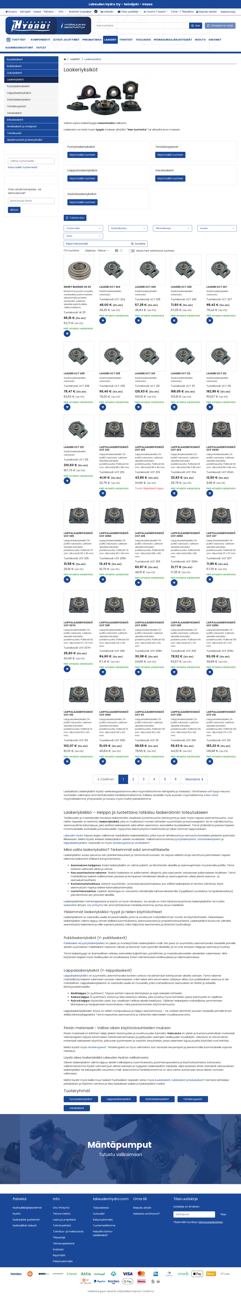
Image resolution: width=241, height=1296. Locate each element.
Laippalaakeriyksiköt (119, 1099)
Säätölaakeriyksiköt (157, 1099)
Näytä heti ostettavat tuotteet (155, 250)
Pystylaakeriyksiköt (81, 1099)
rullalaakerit (179, 1080)
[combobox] (148, 25)
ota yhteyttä (95, 905)
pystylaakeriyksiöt (185, 839)
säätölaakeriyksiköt (209, 839)
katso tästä (211, 795)
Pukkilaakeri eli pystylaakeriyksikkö (84, 943)
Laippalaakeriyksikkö (76, 975)
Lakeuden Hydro (73, 835)
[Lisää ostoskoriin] (67, 333)
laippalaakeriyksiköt (75, 843)
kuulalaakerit (162, 1080)
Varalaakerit (77, 1108)
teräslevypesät (122, 843)
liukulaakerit (196, 1080)
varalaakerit (141, 843)
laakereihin (70, 905)
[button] (210, 1222)
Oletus (102, 250)
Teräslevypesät (192, 1099)
